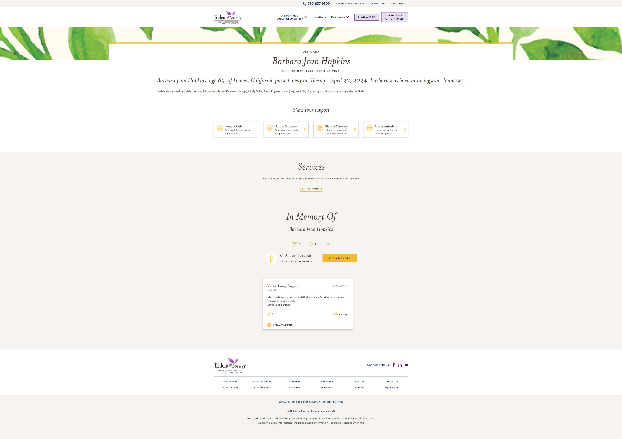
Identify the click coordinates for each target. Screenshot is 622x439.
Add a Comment (282, 325)
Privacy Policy (283, 418)
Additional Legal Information (275, 422)
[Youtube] (406, 365)
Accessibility (300, 418)
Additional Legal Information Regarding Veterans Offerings (329, 422)
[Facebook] (393, 365)
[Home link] (228, 16)
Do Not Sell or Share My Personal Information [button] (310, 411)
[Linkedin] (400, 365)
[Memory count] (294, 244)
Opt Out (369, 418)
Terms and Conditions (258, 418)
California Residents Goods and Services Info (336, 418)
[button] (289, 17)
